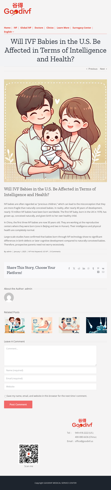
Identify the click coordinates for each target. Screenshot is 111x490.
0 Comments (55, 251)
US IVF (45, 251)
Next (102, 68)
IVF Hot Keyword (35, 251)
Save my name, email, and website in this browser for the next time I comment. (47, 395)
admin (9, 251)
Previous (93, 68)
